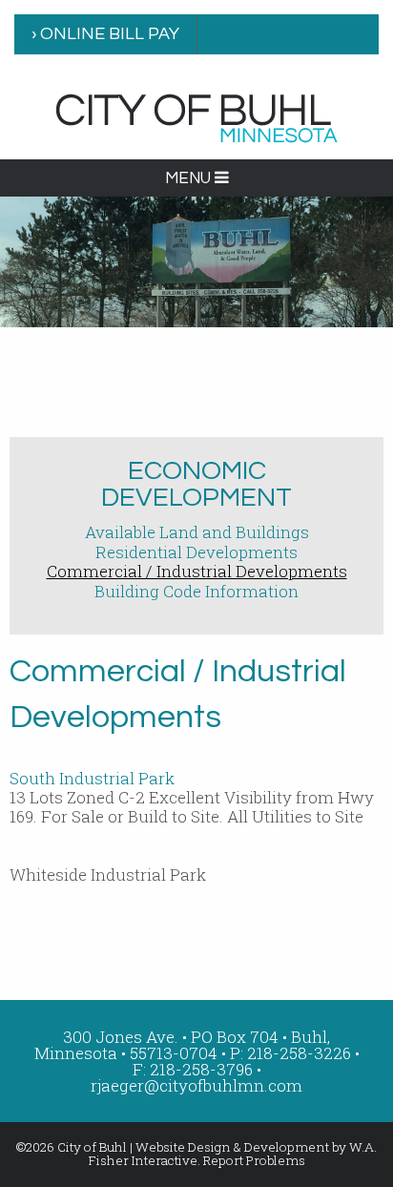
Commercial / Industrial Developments (197, 571)
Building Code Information (196, 591)
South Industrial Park (92, 778)
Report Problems (254, 1160)
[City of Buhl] (196, 117)
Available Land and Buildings (197, 532)
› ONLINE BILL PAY (105, 34)
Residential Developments (196, 552)
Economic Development (196, 484)
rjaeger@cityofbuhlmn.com (196, 1085)
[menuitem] (105, 34)
